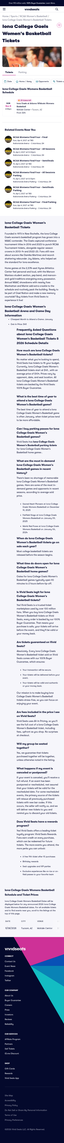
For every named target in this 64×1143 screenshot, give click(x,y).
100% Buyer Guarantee (35, 3)
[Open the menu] (4, 9)
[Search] (57, 9)
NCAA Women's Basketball (33, 16)
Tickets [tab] (9, 72)
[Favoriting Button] (59, 25)
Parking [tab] (22, 72)
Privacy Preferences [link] (14, 1120)
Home (5, 16)
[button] (7, 81)
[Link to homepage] (32, 9)
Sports (14, 16)
